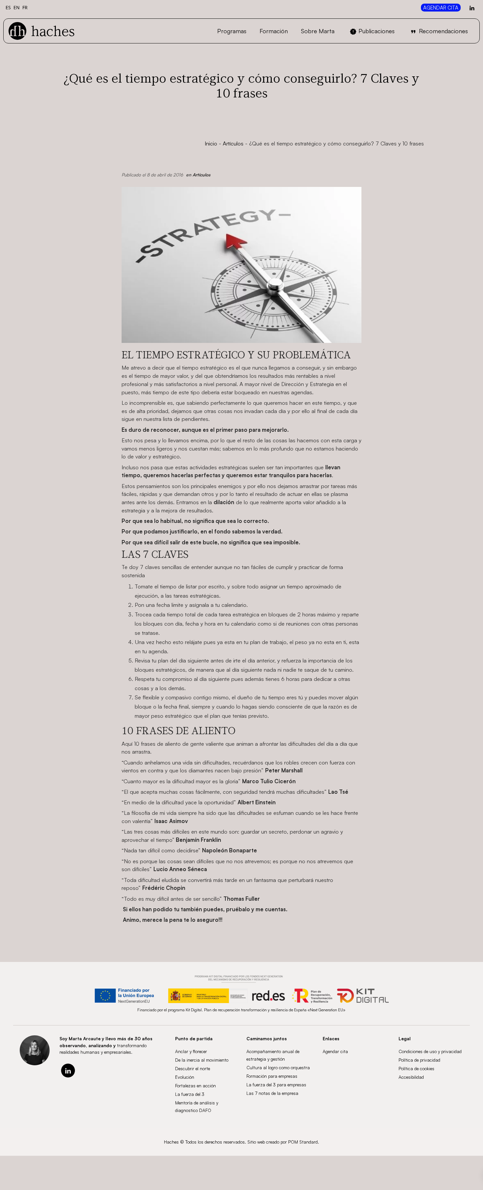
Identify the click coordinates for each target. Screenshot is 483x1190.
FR (25, 7)
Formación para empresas (271, 1076)
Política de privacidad (419, 1060)
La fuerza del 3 (189, 1094)
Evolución (184, 1077)
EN (16, 7)
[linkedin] (68, 1070)
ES (8, 7)
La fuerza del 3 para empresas (276, 1084)
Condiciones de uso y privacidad (430, 1051)
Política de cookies (416, 1068)
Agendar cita (335, 1051)
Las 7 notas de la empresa (272, 1093)
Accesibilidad (411, 1077)
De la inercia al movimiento (201, 1060)
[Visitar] (472, 7)
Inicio (211, 143)
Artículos (233, 143)
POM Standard (303, 1142)
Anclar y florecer (191, 1051)
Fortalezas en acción (195, 1085)
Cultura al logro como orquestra (278, 1067)
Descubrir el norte (192, 1068)
